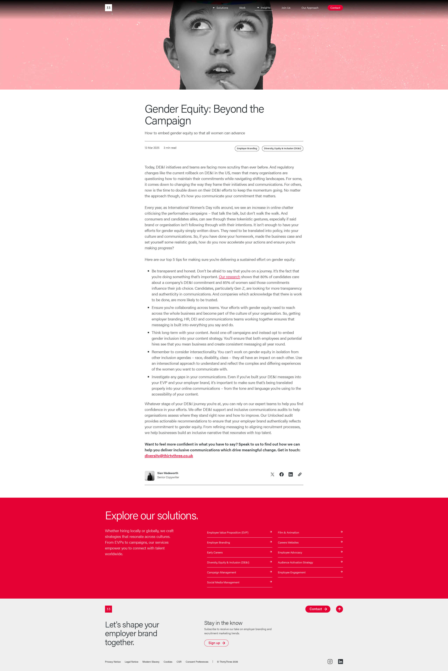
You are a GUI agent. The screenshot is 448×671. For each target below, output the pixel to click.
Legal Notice (131, 661)
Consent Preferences (197, 661)
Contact (335, 8)
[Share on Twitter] (272, 474)
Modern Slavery (150, 661)
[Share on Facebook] (281, 474)
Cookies (168, 661)
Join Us (286, 8)
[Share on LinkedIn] (290, 474)
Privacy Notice (113, 661)
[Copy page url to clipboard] (299, 474)
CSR (179, 661)
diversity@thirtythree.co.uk (169, 455)
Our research (229, 276)
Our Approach (310, 8)
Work (242, 8)
